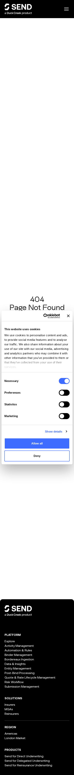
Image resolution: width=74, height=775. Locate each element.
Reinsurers (12, 713)
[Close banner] (68, 316)
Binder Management (18, 654)
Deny (37, 455)
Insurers (10, 704)
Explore (10, 641)
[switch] (64, 393)
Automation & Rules (18, 650)
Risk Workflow (14, 682)
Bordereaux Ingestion (19, 659)
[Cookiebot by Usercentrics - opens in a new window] (45, 316)
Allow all (37, 443)
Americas (11, 733)
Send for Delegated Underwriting (27, 760)
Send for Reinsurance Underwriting (28, 765)
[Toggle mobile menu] (66, 9)
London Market (15, 738)
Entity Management (18, 668)
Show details (53, 431)
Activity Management (19, 645)
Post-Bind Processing (20, 673)
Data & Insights (15, 663)
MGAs (9, 709)
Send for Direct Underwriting (24, 756)
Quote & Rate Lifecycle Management (30, 677)
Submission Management (22, 686)
